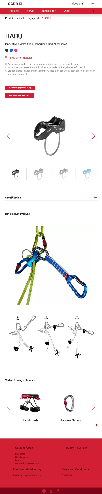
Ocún (67, 11)
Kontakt (18, 460)
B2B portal (20, 454)
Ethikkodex (66, 475)
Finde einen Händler (20, 58)
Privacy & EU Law (76, 448)
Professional (76, 4)
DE (92, 4)
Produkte (13, 11)
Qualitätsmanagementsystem (27, 475)
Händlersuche (21, 457)
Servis (30, 11)
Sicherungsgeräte (30, 18)
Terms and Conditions (75, 469)
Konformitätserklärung (20, 88)
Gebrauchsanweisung (19, 95)
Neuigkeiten (49, 11)
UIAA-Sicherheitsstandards (28, 463)
